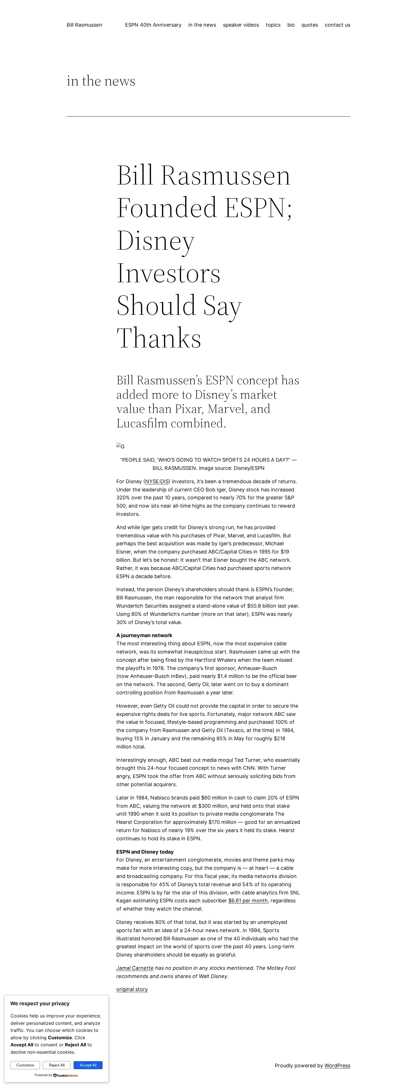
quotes (310, 25)
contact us (337, 25)
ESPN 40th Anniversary (153, 25)
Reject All (57, 1065)
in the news (202, 25)
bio (291, 25)
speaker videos (241, 25)
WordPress (337, 1065)
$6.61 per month (248, 901)
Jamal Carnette (135, 968)
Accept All (88, 1065)
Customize (25, 1065)
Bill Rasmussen (84, 25)
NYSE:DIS (157, 481)
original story (132, 989)
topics (273, 25)
